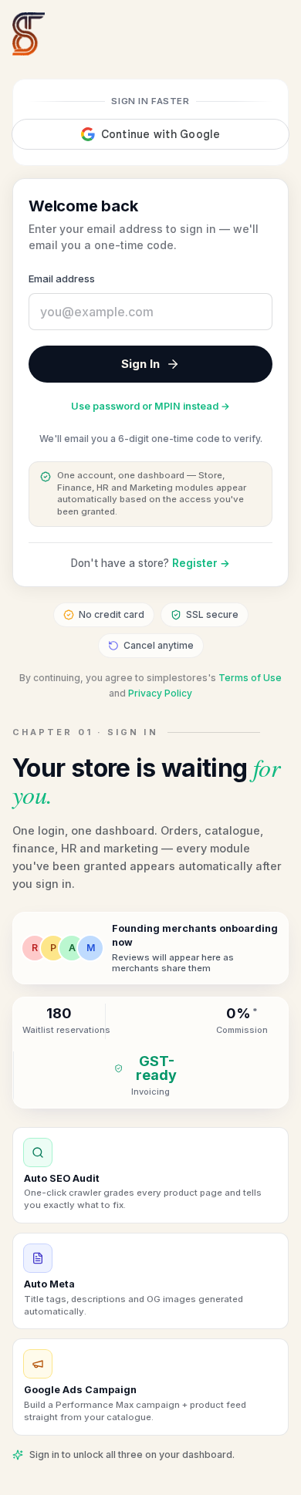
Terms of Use (250, 677)
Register (201, 563)
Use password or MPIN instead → (150, 406)
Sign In (140, 363)
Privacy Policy (160, 693)
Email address (62, 278)
